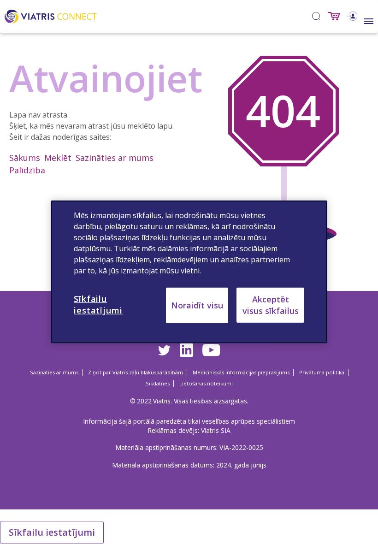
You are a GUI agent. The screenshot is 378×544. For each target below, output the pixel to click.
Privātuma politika (321, 372)
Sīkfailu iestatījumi (52, 532)
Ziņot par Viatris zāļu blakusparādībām (135, 372)
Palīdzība (27, 170)
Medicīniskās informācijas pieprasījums (241, 372)
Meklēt (57, 157)
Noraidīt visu (197, 305)
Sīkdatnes (158, 383)
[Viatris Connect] (51, 15)
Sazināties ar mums (115, 157)
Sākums (24, 157)
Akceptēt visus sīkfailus (270, 305)
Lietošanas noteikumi (206, 383)
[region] (189, 272)
